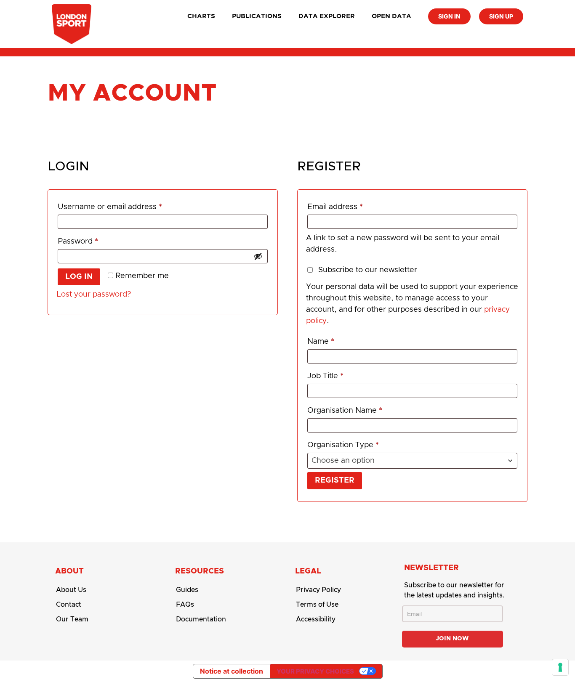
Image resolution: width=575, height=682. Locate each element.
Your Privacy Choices (315, 671)
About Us (71, 589)
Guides (187, 589)
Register (334, 480)
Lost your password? (93, 294)
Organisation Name (344, 410)
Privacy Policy (318, 589)
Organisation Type (343, 445)
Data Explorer (326, 16)
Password (94, 239)
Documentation (201, 619)
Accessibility (315, 619)
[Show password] (258, 256)
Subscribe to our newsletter (367, 270)
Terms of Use (317, 604)
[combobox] (412, 461)
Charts (201, 16)
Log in (79, 277)
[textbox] (412, 460)
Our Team (72, 619)
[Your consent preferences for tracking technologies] (560, 667)
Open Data (391, 16)
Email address (351, 205)
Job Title (325, 376)
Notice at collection (231, 671)
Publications (257, 16)
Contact (68, 604)
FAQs (185, 604)
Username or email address (126, 205)
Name (320, 341)
